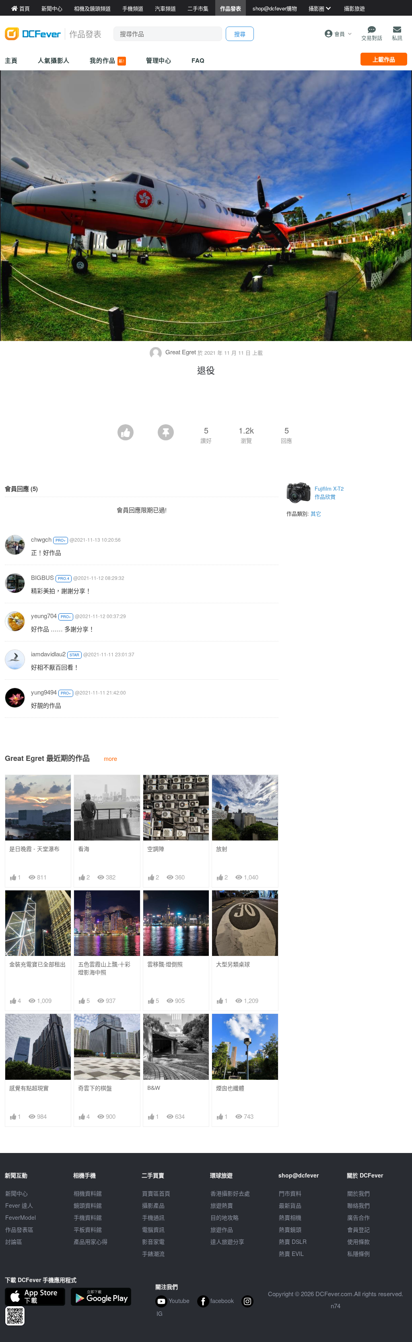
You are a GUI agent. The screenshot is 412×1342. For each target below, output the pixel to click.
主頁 (11, 60)
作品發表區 (19, 1229)
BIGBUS (42, 577)
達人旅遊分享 (227, 1241)
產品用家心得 (90, 1241)
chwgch (41, 539)
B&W (153, 1087)
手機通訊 (153, 1217)
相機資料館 (88, 1193)
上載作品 (384, 59)
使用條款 (358, 1241)
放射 (221, 849)
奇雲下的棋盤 (95, 1088)
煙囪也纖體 (230, 1088)
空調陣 (155, 849)
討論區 (13, 1241)
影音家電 (153, 1241)
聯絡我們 (358, 1205)
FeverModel (20, 1217)
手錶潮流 (153, 1254)
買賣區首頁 (156, 1193)
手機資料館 (88, 1217)
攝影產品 (153, 1205)
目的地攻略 (224, 1217)
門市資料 (290, 1193)
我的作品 (107, 60)
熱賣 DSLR (293, 1241)
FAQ (198, 60)
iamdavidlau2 (48, 653)
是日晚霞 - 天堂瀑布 (34, 849)
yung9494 (44, 692)
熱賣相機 (290, 1217)
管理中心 (159, 60)
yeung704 (44, 615)
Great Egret (181, 351)
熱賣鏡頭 (290, 1229)
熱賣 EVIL (291, 1254)
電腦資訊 (153, 1229)
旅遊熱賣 (221, 1205)
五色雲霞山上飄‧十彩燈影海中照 (104, 968)
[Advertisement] (206, 402)
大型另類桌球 (233, 964)
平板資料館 (88, 1229)
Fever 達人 (19, 1205)
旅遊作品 (221, 1229)
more (110, 758)
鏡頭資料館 (88, 1205)
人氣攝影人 (54, 60)
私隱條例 (358, 1254)
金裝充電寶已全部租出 (37, 964)
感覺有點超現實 (29, 1088)
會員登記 (358, 1229)
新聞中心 (16, 1193)
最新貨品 (290, 1205)
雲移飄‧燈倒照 (165, 964)
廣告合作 (358, 1217)
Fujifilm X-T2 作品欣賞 (329, 492)
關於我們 (358, 1193)
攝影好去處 (230, 1193)
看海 (83, 849)
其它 (316, 513)
